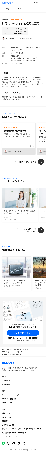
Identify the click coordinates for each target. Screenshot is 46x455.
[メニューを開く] (42, 3)
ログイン (37, 3)
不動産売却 (6, 384)
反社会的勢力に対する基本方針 (13, 433)
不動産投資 (6, 380)
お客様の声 (25, 349)
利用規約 (5, 421)
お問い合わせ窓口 (8, 425)
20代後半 (8, 38)
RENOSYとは (7, 417)
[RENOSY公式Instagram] (8, 443)
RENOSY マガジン (8, 403)
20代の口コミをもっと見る (25, 161)
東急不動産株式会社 (27, 38)
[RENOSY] (23, 362)
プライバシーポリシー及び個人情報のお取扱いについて (21, 429)
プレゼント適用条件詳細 (17, 340)
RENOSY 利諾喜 (7, 399)
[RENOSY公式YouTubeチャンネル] (13, 443)
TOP (3, 349)
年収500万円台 (19, 151)
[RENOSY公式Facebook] (19, 443)
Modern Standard (9, 395)
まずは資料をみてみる (23, 332)
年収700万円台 (16, 38)
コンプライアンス (8, 437)
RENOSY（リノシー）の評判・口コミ (13, 352)
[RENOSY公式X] (24, 443)
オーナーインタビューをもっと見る (26, 230)
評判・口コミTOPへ (14, 8)
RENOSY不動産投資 (13, 349)
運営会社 (5, 413)
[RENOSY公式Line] (3, 443)
